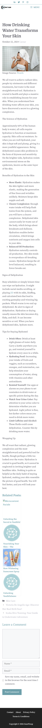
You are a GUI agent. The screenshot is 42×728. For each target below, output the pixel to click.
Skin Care (10, 601)
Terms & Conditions (21, 716)
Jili (11, 292)
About (18, 712)
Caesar (22, 42)
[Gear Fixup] (6, 7)
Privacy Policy (29, 712)
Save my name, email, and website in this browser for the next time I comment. (22, 680)
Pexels (20, 73)
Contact (10, 712)
